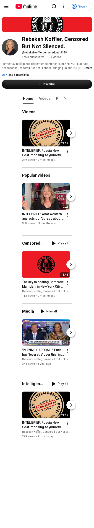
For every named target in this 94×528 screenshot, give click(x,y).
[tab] (28, 98)
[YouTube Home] (26, 6)
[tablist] (47, 98)
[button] (65, 98)
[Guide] (6, 6)
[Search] (54, 6)
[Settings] (63, 6)
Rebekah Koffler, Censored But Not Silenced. (49, 291)
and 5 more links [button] (18, 74)
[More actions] (67, 151)
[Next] (71, 133)
